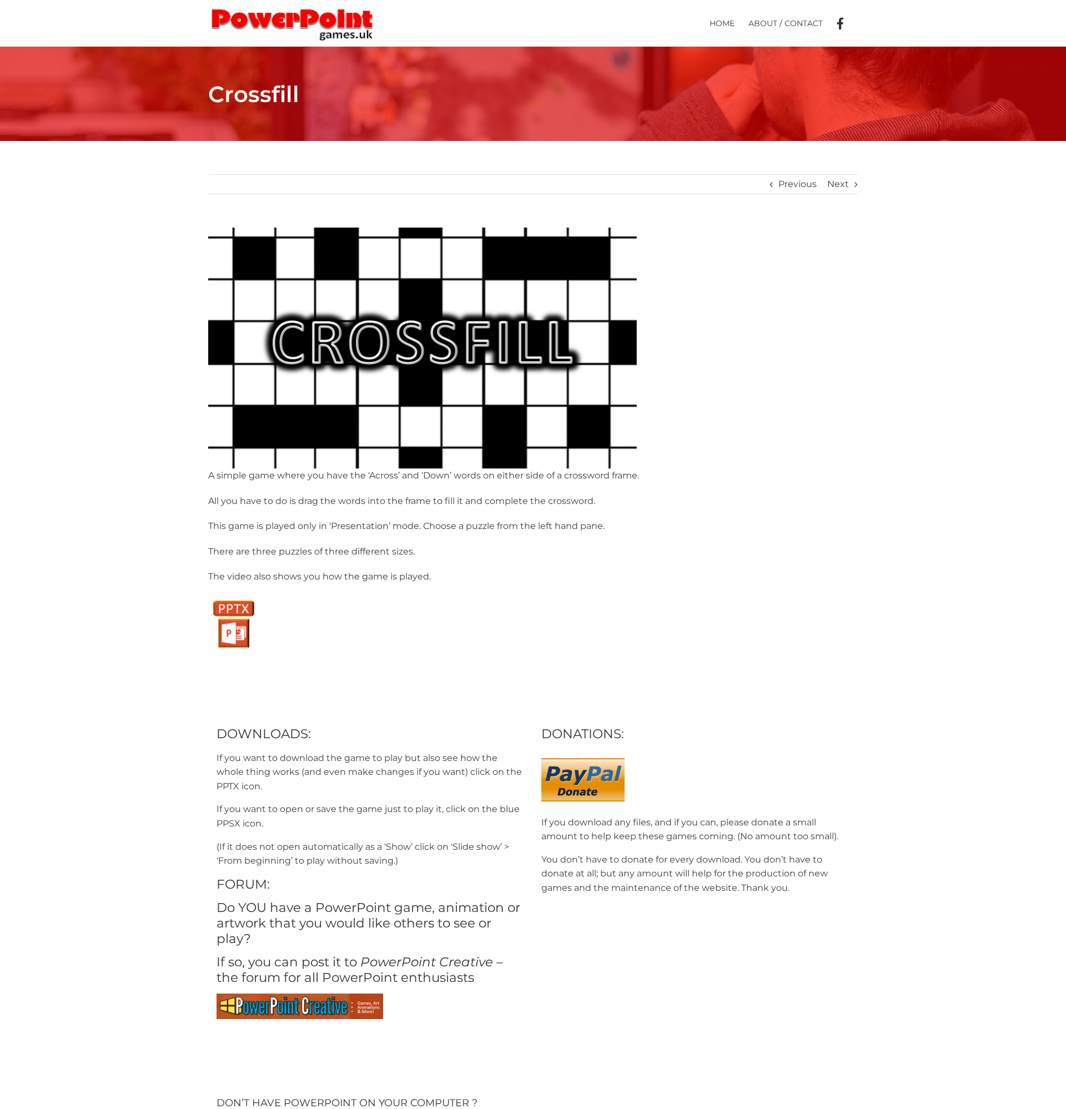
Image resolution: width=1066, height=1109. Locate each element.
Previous (797, 184)
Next (838, 184)
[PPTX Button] (233, 599)
